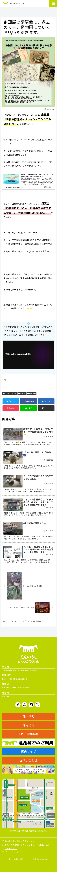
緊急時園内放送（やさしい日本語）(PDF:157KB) (27, 845)
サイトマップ (11, 848)
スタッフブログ (10, 393)
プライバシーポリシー (15, 852)
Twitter (37, 704)
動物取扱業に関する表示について (20, 841)
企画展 (22, 393)
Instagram (31, 704)
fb (18, 704)
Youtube (24, 704)
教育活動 (32, 393)
